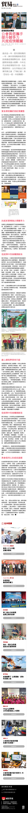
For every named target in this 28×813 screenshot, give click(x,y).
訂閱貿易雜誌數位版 (9, 792)
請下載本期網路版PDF (10, 789)
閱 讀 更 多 (13, 554)
